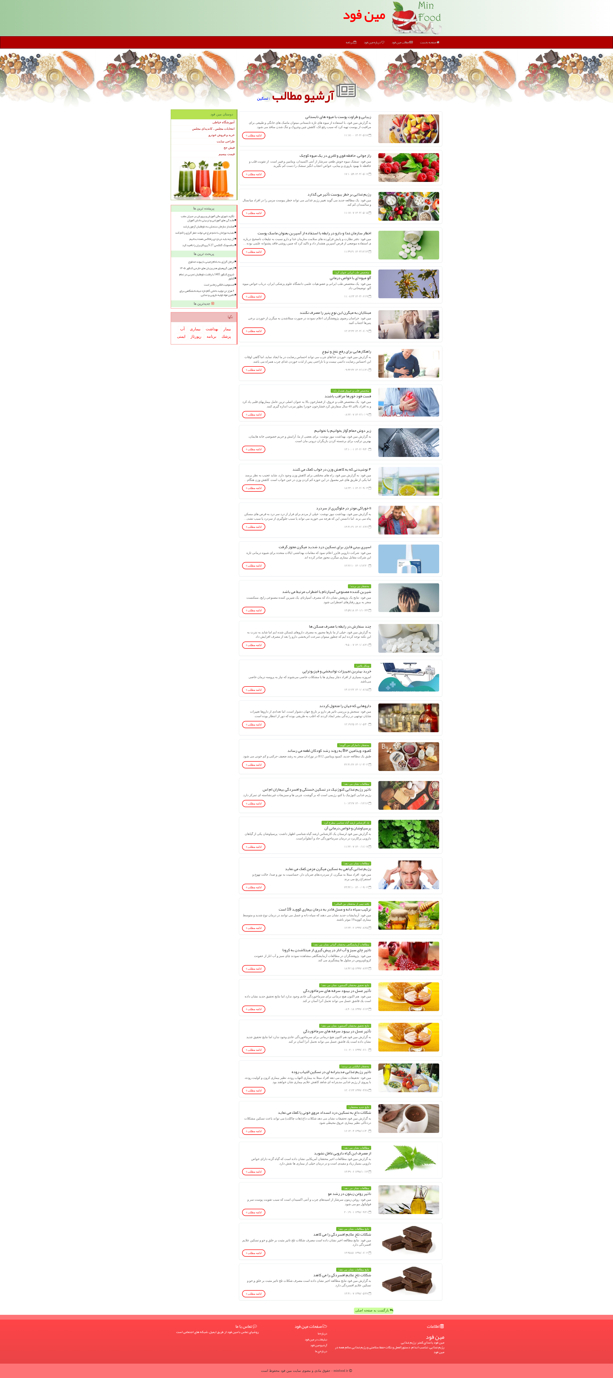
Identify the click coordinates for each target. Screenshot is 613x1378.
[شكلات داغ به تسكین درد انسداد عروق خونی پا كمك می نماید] (408, 1118)
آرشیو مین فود (318, 1345)
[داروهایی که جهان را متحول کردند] (408, 717)
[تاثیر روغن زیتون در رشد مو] (408, 1199)
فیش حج (229, 147)
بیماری (195, 329)
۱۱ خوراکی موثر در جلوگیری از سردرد (343, 508)
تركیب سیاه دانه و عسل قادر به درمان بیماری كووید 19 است (325, 909)
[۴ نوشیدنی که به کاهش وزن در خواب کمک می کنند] (408, 481)
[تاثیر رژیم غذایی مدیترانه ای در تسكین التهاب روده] (408, 1077)
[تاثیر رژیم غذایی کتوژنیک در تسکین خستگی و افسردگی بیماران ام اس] (408, 795)
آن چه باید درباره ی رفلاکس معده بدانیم (211, 239)
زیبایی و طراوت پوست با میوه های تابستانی (338, 117)
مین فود (364, 14)
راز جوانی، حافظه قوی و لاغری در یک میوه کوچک (335, 155)
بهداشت (212, 329)
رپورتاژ (196, 336)
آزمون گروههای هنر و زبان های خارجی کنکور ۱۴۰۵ (207, 268)
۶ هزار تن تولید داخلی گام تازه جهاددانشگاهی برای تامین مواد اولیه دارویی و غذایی (206, 293)
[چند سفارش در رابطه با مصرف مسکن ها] (408, 638)
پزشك (226, 336)
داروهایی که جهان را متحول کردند (345, 706)
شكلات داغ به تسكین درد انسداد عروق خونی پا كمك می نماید (324, 1112)
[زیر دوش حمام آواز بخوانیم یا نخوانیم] (408, 442)
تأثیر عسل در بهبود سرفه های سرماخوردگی (337, 991)
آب (182, 329)
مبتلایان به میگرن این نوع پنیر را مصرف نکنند (335, 312)
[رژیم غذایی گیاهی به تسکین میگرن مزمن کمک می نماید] (408, 875)
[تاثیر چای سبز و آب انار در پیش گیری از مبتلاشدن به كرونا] (408, 956)
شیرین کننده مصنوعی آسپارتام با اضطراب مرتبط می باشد (326, 592)
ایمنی (181, 336)
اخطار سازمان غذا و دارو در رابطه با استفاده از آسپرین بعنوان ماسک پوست (314, 233)
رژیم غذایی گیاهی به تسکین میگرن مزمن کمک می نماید (328, 869)
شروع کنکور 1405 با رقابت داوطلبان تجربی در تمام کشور (206, 276)
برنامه (349, 42)
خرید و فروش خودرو (222, 135)
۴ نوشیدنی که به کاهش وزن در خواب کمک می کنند (331, 469)
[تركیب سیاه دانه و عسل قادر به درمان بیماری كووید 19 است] (408, 915)
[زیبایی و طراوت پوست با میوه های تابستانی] (408, 128)
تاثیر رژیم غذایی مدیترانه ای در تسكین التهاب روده (331, 1072)
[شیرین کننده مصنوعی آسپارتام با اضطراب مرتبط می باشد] (408, 597)
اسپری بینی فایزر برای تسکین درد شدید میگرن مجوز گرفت (325, 547)
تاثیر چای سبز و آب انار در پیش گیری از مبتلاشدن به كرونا (326, 950)
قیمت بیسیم (227, 154)
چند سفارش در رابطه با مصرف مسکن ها (340, 626)
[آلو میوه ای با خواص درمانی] (408, 284)
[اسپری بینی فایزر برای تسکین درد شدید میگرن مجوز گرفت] (408, 559)
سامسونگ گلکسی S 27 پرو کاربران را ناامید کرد (208, 245)
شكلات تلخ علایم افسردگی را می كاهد (342, 1234)
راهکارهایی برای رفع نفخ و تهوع (346, 351)
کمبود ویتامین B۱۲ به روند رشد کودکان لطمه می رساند (329, 750)
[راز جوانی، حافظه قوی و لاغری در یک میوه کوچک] (408, 167)
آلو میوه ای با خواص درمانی (350, 278)
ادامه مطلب (254, 135)
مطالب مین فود (400, 42)
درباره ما (322, 1333)
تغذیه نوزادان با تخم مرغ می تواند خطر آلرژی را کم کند (204, 233)
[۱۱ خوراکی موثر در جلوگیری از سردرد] (408, 520)
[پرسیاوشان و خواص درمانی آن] (408, 834)
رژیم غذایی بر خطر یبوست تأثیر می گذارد (339, 194)
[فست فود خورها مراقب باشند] (408, 402)
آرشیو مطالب (304, 95)
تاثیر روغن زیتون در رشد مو (349, 1194)
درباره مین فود (372, 42)
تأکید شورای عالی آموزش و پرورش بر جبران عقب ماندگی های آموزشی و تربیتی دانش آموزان (207, 218)
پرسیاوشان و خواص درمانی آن (347, 828)
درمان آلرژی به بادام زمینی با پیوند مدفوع (211, 261)
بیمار (227, 329)
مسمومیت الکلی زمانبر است (219, 284)
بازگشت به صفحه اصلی (372, 1310)
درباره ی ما (321, 1351)
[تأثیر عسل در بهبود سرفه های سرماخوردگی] (408, 996)
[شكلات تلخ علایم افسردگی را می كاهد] (408, 1240)
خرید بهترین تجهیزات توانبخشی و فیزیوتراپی (336, 671)
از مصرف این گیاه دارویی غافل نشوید (342, 1153)
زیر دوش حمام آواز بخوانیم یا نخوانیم (342, 430)
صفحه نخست (428, 42)
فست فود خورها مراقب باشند (347, 396)
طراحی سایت (226, 141)
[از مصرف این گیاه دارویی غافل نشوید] (408, 1159)
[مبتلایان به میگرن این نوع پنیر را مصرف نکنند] (408, 324)
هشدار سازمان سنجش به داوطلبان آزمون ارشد (208, 226)
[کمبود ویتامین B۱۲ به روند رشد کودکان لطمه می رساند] (408, 756)
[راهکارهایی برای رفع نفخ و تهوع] (408, 363)
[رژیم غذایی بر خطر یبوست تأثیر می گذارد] (408, 206)
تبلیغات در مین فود (316, 1339)
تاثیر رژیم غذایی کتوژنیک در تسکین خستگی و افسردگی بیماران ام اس (317, 789)
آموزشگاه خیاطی (223, 122)
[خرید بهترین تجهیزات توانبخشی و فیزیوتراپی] (408, 677)
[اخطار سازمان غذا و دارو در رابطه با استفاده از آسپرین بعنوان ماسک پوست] (408, 245)
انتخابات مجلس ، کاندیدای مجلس (213, 128)
